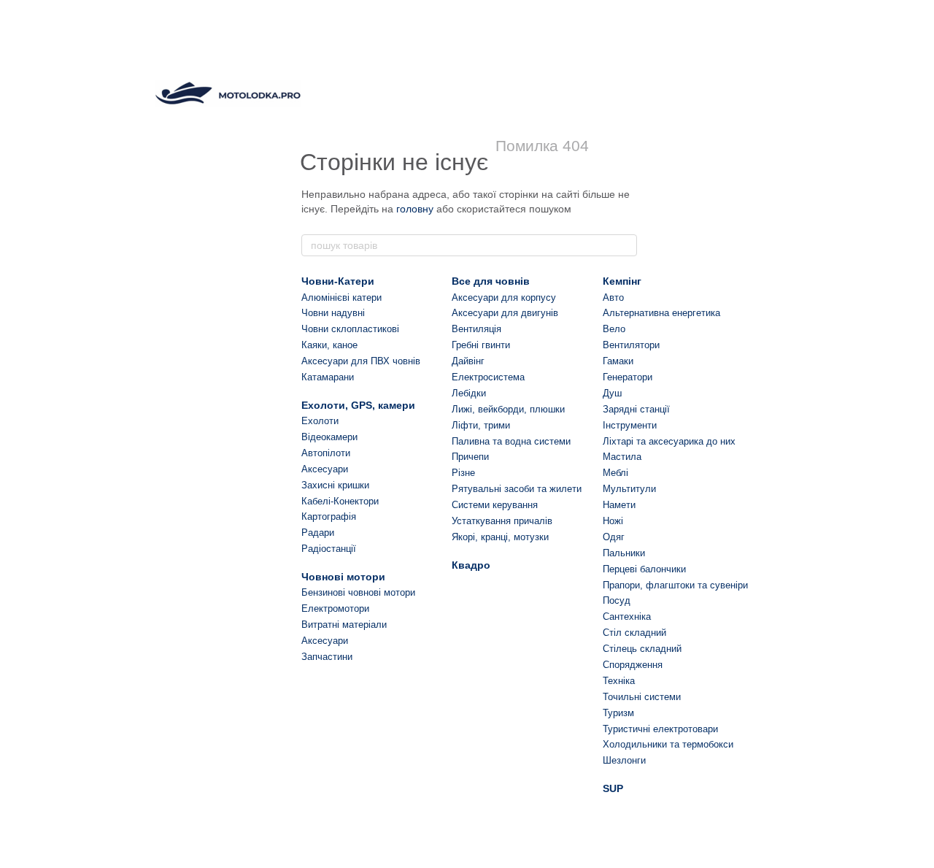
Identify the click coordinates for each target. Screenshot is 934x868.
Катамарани (327, 377)
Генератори (627, 377)
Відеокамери (329, 436)
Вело (614, 328)
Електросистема (488, 377)
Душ (612, 393)
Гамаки (618, 361)
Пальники (624, 553)
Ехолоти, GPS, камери (358, 405)
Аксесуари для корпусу (504, 297)
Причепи (470, 456)
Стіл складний (634, 632)
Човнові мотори (343, 577)
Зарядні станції (636, 409)
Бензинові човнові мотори (358, 592)
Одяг (614, 536)
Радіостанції (328, 548)
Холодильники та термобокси (668, 744)
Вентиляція (476, 328)
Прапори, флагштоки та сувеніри (675, 585)
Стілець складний (642, 648)
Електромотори (335, 608)
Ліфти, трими (481, 425)
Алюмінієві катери (341, 297)
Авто (613, 297)
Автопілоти (325, 453)
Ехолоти (320, 420)
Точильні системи (642, 696)
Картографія (328, 516)
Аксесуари (324, 469)
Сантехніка (627, 616)
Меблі (615, 472)
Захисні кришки (335, 485)
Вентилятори (631, 344)
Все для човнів (491, 281)
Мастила (622, 456)
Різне (463, 472)
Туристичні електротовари (660, 728)
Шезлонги (624, 760)
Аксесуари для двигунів (505, 312)
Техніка (619, 680)
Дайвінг (468, 361)
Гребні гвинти (481, 344)
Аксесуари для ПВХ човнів (360, 361)
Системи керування (495, 504)
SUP (613, 788)
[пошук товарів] (625, 245)
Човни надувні (333, 312)
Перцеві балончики (644, 569)
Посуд (616, 600)
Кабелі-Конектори (340, 501)
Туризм (618, 712)
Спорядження (633, 664)
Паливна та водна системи (511, 441)
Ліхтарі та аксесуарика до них (669, 441)
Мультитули (629, 488)
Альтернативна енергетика (661, 312)
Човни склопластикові (350, 328)
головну (414, 209)
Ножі (613, 520)
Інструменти (630, 425)
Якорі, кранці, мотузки (500, 536)
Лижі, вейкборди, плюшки (508, 409)
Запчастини (326, 656)
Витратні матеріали (344, 624)
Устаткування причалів (502, 520)
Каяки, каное (329, 344)
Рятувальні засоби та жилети (517, 488)
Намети (619, 504)
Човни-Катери (337, 281)
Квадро (471, 565)
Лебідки (469, 393)
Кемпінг (622, 281)
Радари (317, 532)
